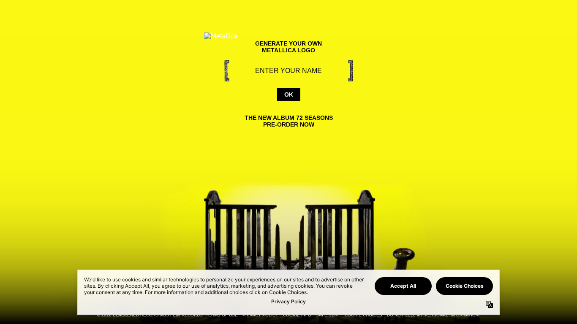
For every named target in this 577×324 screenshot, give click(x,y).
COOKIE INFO (297, 315)
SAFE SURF (328, 315)
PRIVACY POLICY (260, 315)
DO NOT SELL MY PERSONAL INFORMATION (433, 315)
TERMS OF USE (222, 315)
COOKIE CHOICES (363, 315)
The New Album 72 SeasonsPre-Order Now (289, 121)
